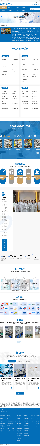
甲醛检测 (18, 431)
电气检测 (1, 421)
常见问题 (32, 421)
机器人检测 (10, 7)
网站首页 (3, 7)
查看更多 (4, 244)
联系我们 (37, 426)
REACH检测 (19, 423)
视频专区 (37, 421)
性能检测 (1, 430)
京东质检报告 (26, 426)
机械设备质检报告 (26, 423)
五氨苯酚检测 (19, 438)
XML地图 (9, 444)
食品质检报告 (26, 430)
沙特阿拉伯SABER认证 (10, 430)
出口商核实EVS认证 (10, 423)
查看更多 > (20, 393)
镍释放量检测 (19, 435)
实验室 (37, 425)
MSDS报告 (18, 421)
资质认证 (37, 420)
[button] (1, 17)
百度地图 (12, 444)
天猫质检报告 (26, 433)
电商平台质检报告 (26, 418)
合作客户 (37, 423)
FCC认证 (8, 420)
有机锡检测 (18, 440)
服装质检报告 (26, 421)
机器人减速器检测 (2, 426)
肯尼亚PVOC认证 (9, 426)
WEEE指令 (18, 426)
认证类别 (17, 7)
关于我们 (23, 10)
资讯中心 (17, 10)
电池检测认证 (9, 425)
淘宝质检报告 (26, 431)
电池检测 (1, 418)
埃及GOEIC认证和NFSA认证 (11, 421)
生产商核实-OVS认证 (10, 431)
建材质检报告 (26, 425)
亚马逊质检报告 (26, 435)
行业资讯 (32, 420)
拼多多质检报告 (26, 428)
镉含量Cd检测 (19, 430)
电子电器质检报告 (26, 420)
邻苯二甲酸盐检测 (19, 433)
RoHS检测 (18, 425)
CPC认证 (18, 418)
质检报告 (3, 10)
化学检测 (23, 7)
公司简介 (37, 418)
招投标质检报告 (26, 436)
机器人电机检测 (2, 425)
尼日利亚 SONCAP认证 (10, 428)
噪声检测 (1, 431)
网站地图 (39, 0)
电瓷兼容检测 (2, 420)
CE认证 (8, 418)
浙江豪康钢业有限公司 (7, 4)
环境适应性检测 (2, 423)
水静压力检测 (2, 428)
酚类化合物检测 (19, 428)
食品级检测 (18, 436)
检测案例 (10, 10)
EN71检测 (18, 420)
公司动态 (32, 418)
